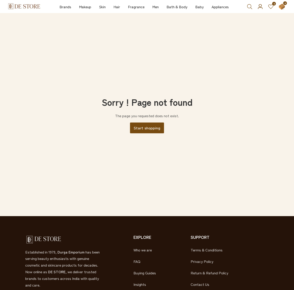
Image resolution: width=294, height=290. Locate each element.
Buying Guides (144, 273)
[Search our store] (251, 6)
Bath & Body (177, 6)
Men (155, 6)
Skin (102, 6)
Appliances (220, 6)
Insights (139, 284)
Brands (65, 6)
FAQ (136, 261)
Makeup (85, 6)
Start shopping (147, 128)
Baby (199, 6)
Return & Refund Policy (209, 273)
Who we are (142, 250)
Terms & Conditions (207, 250)
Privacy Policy (202, 261)
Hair (116, 6)
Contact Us (200, 284)
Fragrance (136, 6)
